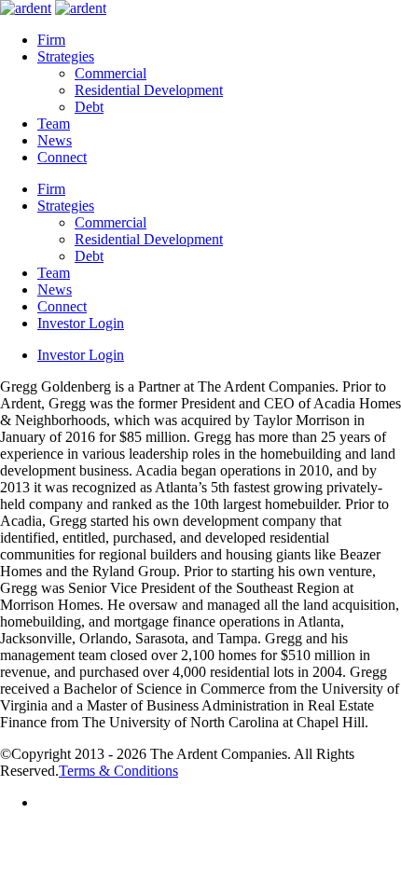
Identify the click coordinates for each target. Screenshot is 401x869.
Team (53, 123)
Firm (51, 40)
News (54, 140)
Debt (89, 107)
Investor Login (80, 323)
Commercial (110, 73)
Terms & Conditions (118, 771)
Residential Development (149, 90)
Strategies (65, 56)
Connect (62, 157)
